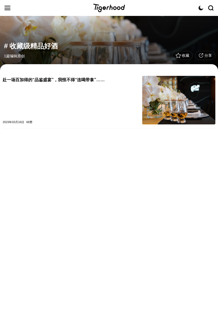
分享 (208, 55)
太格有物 (109, 8)
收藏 (185, 55)
